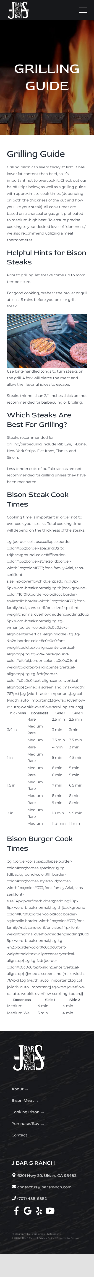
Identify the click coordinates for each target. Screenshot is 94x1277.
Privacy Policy (46, 1238)
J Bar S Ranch (28, 1238)
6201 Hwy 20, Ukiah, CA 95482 (46, 1175)
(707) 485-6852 (32, 1198)
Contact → (21, 1135)
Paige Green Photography (46, 1233)
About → (20, 1089)
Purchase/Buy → (27, 1123)
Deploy (75, 1238)
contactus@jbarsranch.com (44, 1187)
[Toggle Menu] (83, 10)
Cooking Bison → (27, 1112)
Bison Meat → (25, 1100)
